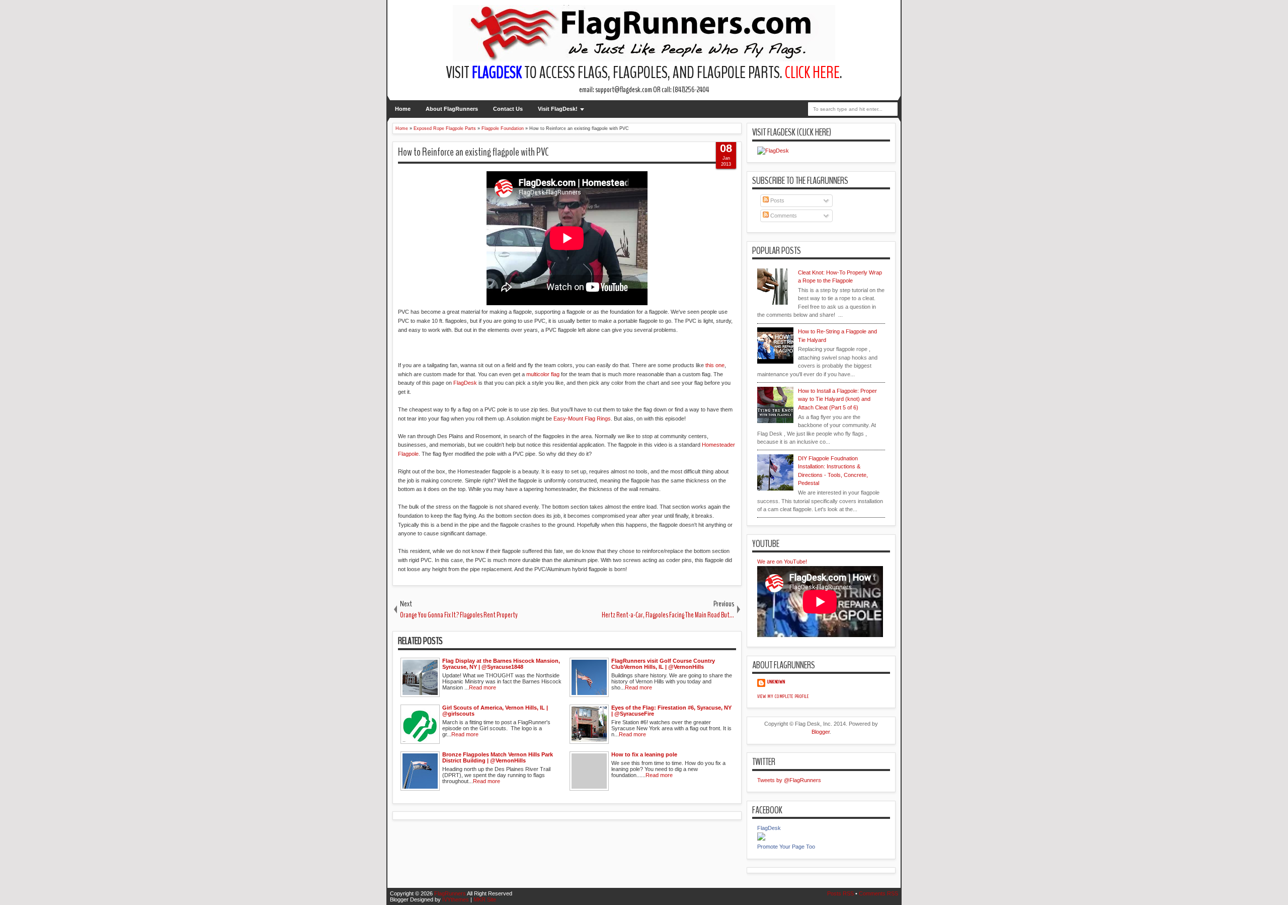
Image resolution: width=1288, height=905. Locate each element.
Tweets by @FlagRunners (789, 780)
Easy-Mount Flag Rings (582, 418)
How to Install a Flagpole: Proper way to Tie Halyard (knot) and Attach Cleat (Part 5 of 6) (837, 399)
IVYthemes (455, 899)
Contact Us (508, 109)
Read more (482, 687)
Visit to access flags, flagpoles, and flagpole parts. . (644, 72)
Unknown (776, 681)
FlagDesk (465, 383)
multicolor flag (542, 374)
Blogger (821, 732)
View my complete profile (783, 696)
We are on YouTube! (782, 562)
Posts (776, 200)
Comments (783, 216)
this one (715, 365)
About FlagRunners (452, 109)
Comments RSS (878, 893)
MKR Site (484, 899)
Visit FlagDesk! (558, 109)
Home (403, 109)
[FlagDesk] (761, 839)
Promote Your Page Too (786, 847)
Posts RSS (840, 893)
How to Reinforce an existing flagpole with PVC (473, 152)
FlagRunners (450, 893)
